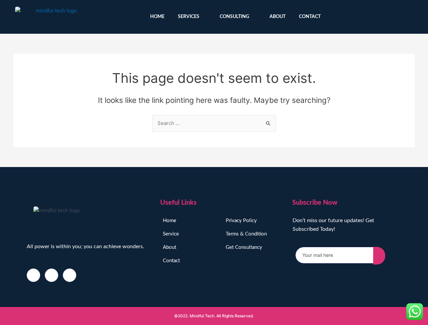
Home (157, 16)
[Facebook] (33, 275)
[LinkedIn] (69, 275)
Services (188, 16)
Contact (310, 16)
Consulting (234, 16)
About (278, 16)
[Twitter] (410, 17)
